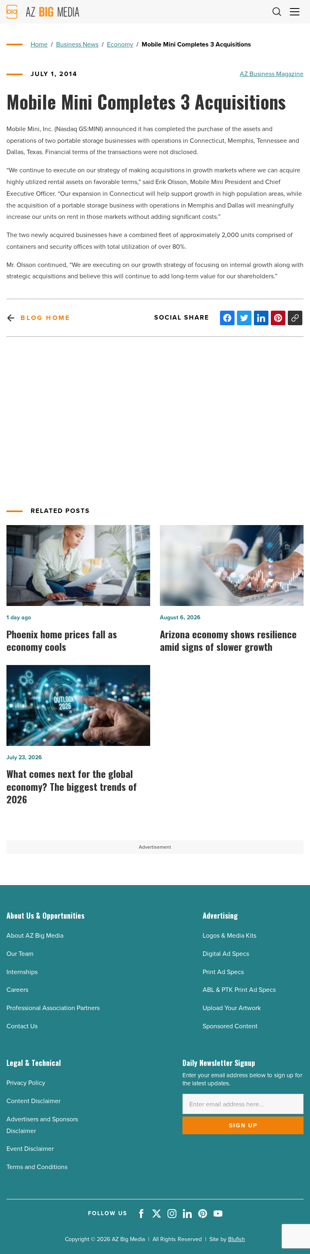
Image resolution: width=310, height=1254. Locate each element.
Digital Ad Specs (226, 953)
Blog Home (45, 317)
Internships (22, 972)
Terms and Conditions (36, 1166)
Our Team (20, 953)
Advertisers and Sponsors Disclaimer (42, 1124)
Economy (120, 44)
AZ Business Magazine (272, 73)
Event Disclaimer (30, 1148)
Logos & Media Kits (229, 935)
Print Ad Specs (223, 972)
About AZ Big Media (34, 935)
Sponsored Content (230, 1026)
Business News (77, 44)
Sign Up (243, 1125)
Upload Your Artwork (232, 1008)
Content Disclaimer (33, 1101)
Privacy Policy (25, 1082)
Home (39, 44)
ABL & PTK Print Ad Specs (239, 989)
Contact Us (22, 1026)
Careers (17, 989)
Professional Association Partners (53, 1008)
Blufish (236, 1239)
